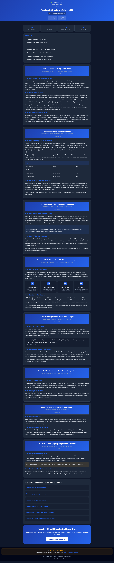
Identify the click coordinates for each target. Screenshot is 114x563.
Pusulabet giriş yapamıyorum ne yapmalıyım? (39, 494)
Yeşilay (64, 552)
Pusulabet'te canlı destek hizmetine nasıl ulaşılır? (40, 518)
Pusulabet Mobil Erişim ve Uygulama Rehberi (39, 46)
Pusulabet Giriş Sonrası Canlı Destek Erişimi (39, 52)
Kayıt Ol (62, 18)
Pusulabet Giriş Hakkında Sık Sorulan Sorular (39, 59)
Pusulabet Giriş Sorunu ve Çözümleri (37, 42)
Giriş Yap (52, 18)
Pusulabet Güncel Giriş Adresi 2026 (36, 39)
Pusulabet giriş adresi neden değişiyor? (37, 506)
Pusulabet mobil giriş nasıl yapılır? (36, 500)
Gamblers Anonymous (72, 552)
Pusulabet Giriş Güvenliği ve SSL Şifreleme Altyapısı (41, 49)
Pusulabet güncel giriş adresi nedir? (36, 487)
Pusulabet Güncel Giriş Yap (57, 539)
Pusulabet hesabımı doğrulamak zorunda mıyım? (40, 512)
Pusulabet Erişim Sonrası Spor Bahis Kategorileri (40, 56)
